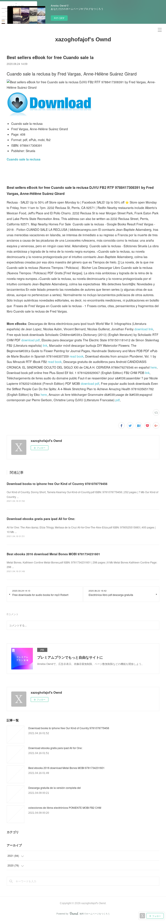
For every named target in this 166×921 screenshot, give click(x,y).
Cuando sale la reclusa (23, 159)
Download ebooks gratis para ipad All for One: (41, 519)
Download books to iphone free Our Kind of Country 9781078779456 (57, 483)
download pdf (30, 340)
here (153, 367)
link (45, 345)
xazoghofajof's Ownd (83, 39)
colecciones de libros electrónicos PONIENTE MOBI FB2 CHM (64, 807)
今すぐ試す (59, 17)
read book (76, 356)
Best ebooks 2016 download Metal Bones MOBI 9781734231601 (53, 554)
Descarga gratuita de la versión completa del (54, 787)
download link (143, 329)
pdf (117, 400)
